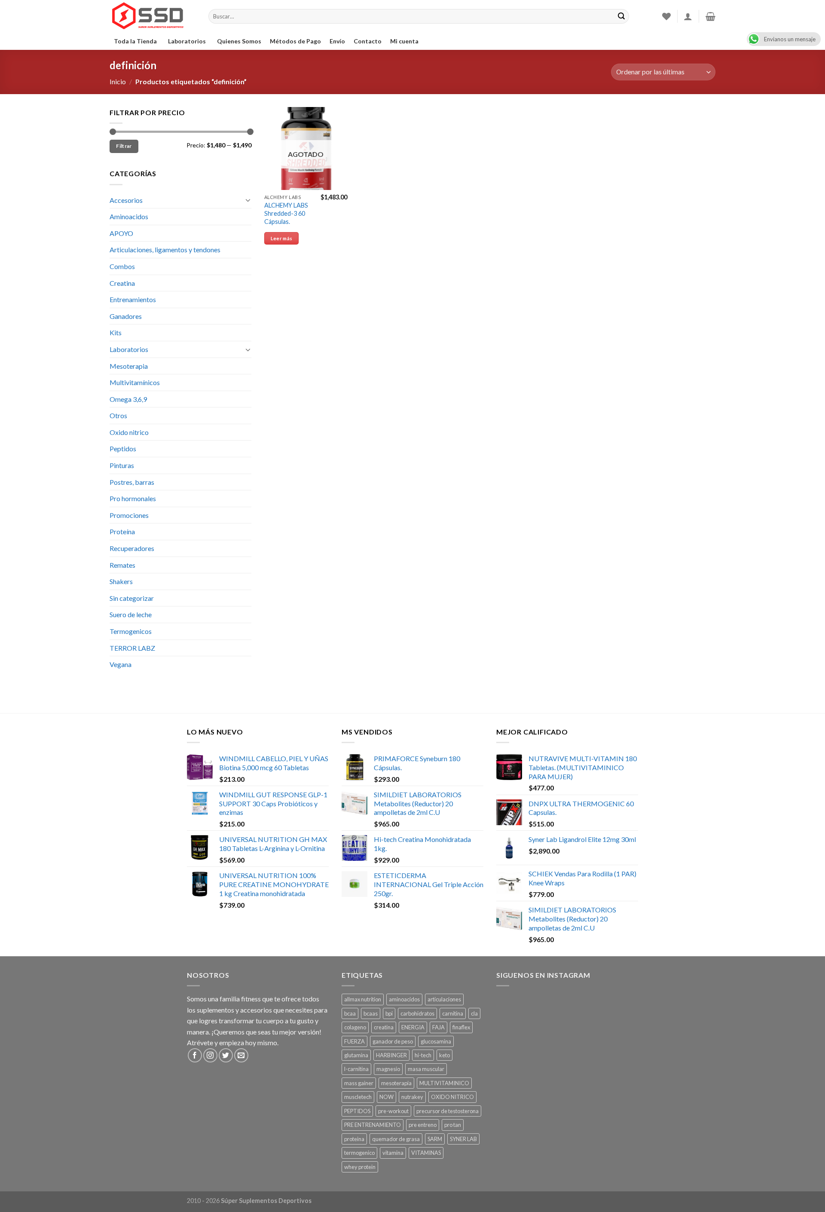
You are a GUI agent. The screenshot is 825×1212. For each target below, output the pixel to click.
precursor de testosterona (447, 1111)
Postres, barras (132, 482)
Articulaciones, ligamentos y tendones (165, 249)
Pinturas (122, 465)
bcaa (350, 1013)
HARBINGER (391, 1055)
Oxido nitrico (129, 432)
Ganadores (126, 316)
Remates (122, 565)
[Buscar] (621, 16)
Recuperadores (132, 548)
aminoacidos (404, 999)
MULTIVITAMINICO (444, 1083)
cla (474, 1013)
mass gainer (358, 1083)
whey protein (360, 1166)
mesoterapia (396, 1083)
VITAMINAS (426, 1152)
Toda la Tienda (135, 41)
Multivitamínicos (135, 382)
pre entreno (423, 1124)
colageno (355, 1027)
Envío (337, 41)
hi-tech (423, 1055)
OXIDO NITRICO (452, 1096)
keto (444, 1055)
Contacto (368, 41)
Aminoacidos (129, 216)
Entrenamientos (133, 299)
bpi (389, 1013)
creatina (384, 1027)
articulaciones (444, 999)
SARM (435, 1138)
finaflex (461, 1027)
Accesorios (126, 200)
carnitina (452, 1013)
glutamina (356, 1055)
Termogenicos (131, 631)
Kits (116, 332)
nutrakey (412, 1096)
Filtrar (124, 146)
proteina (354, 1138)
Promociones (129, 515)
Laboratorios (187, 41)
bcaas (371, 1013)
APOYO (121, 233)
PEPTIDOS (357, 1111)
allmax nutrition (362, 999)
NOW (386, 1096)
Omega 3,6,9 (128, 399)
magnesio (388, 1068)
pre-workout (393, 1111)
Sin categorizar (132, 598)
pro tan (452, 1124)
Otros (118, 415)
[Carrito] (710, 16)
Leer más (282, 238)
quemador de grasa (396, 1138)
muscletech (358, 1096)
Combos (122, 266)
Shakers (121, 581)
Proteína (122, 531)
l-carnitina (356, 1068)
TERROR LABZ (132, 648)
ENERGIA (413, 1027)
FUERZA (354, 1041)
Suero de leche (131, 614)
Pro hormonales (133, 498)
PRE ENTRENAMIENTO (372, 1124)
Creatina (122, 283)
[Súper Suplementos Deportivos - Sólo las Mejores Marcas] (153, 16)
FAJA (438, 1027)
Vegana (120, 664)
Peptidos (123, 448)
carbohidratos (417, 1013)
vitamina (392, 1152)
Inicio (118, 81)
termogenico (359, 1152)
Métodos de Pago (295, 41)
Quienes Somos (239, 41)
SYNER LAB (463, 1138)
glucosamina (436, 1041)
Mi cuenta (404, 41)
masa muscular (426, 1068)
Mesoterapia (129, 366)
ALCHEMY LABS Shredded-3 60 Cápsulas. (286, 213)
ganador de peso (393, 1041)
